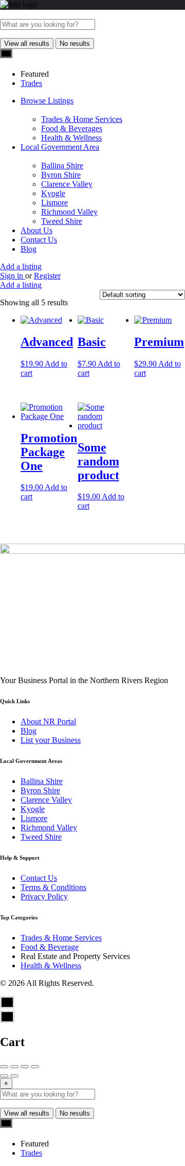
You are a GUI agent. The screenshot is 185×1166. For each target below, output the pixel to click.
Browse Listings (47, 100)
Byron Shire (61, 174)
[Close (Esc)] (4, 1066)
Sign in (12, 275)
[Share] (14, 1066)
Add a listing (21, 266)
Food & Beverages (71, 128)
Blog (28, 249)
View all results (26, 43)
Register (47, 275)
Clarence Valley (66, 184)
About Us (36, 230)
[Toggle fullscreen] (25, 1066)
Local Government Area (60, 147)
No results (75, 43)
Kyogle (53, 193)
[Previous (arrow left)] (4, 1075)
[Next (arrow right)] (14, 1075)
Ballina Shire (62, 165)
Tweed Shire (61, 221)
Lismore (54, 202)
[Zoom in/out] (35, 1066)
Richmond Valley (69, 211)
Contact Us (39, 239)
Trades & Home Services (81, 119)
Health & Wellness (71, 137)
